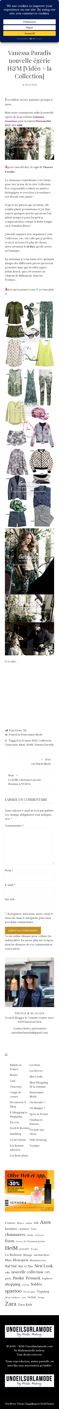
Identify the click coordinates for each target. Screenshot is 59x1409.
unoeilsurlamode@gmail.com (29, 1032)
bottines (11, 1229)
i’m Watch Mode (41, 761)
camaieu (23, 1228)
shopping (12, 1284)
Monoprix (20, 1260)
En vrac (14, 1122)
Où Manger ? (37, 1108)
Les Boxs (35, 1065)
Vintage (41, 1297)
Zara (10, 1304)
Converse (39, 1235)
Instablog (15, 1133)
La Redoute (13, 1255)
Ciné (12, 1080)
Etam (9, 1241)
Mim (8, 1260)
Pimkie (18, 1278)
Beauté (14, 1074)
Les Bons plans (19, 1155)
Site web (10, 899)
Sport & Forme (39, 1114)
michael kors (41, 1255)
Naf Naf (11, 1266)
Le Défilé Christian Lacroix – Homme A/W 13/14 (25, 779)
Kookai (34, 1249)
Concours (16, 1086)
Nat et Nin (25, 1266)
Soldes (36, 1284)
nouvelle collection (27, 1272)
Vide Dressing (38, 1139)
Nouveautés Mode (31, 734)
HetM (29, 744)
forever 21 (21, 1241)
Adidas (28, 1223)
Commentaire (14, 825)
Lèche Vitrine (18, 1139)
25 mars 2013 (29, 740)
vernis (31, 1297)
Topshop (43, 1291)
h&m (22, 744)
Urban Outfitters (12, 1297)
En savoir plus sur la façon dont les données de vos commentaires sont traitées (29, 944)
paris (8, 1278)
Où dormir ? (37, 1102)
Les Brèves (36, 1070)
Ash (36, 1222)
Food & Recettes (20, 1128)
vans (23, 1297)
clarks (30, 1235)
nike (7, 1272)
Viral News (31, 1404)
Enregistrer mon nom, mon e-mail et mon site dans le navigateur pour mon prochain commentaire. (29, 918)
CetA (33, 1229)
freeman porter (36, 1241)
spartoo (13, 1291)
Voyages (34, 1145)
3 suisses (10, 1222)
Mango (27, 1255)
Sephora (47, 1278)
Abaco (20, 1223)
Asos (45, 1222)
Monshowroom (38, 1260)
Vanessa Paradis (44, 744)
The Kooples (29, 1292)
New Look (43, 1266)
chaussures (15, 1234)
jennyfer (24, 1249)
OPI (47, 1272)
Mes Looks (36, 1076)
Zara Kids (25, 1304)
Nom (9, 870)
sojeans (25, 1285)
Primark (33, 1278)
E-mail (10, 884)
